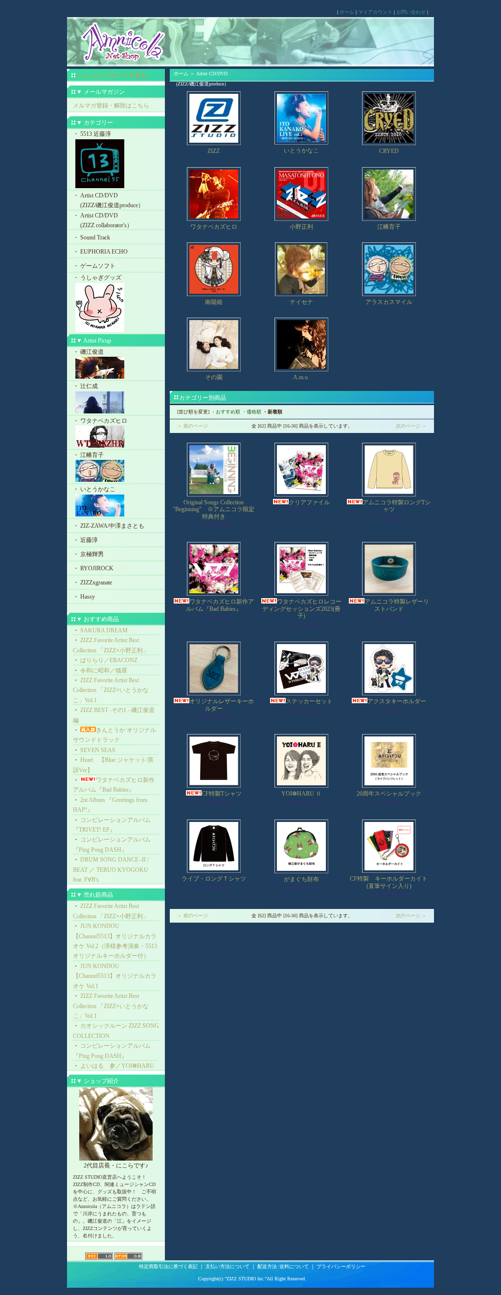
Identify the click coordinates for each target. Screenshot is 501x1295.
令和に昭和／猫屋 (103, 670)
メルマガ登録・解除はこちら (111, 105)
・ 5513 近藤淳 (92, 133)
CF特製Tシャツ (222, 793)
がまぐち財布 (301, 879)
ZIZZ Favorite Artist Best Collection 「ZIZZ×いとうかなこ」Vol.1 (111, 690)
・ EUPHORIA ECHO (100, 251)
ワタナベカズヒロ (213, 226)
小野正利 (301, 226)
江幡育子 (389, 226)
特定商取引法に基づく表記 (168, 1266)
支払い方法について (227, 1266)
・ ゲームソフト (94, 265)
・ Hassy (84, 596)
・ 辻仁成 (85, 386)
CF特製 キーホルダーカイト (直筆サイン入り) (391, 882)
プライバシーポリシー (341, 1266)
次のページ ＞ (411, 426)
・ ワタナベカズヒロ (100, 420)
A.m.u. (301, 377)
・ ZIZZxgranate (92, 582)
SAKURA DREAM (104, 630)
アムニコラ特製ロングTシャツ (397, 506)
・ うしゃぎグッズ (97, 277)
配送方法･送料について (283, 1266)
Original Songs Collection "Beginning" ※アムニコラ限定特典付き (213, 509)
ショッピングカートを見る (111, 75)
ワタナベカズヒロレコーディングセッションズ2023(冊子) (302, 608)
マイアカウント (375, 12)
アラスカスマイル (388, 302)
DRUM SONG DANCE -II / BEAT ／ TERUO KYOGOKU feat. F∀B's (111, 869)
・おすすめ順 (225, 411)
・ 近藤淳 (85, 540)
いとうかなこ (301, 150)
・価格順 (251, 411)
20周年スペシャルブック (389, 793)
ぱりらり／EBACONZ (108, 660)
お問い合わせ (411, 12)
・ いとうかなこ (94, 489)
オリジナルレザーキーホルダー (221, 705)
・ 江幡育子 (88, 455)
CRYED (389, 151)
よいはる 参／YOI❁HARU (117, 1065)
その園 (214, 377)
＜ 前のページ (192, 426)
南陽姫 (214, 302)
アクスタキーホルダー (396, 701)
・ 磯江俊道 (88, 351)
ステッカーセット (309, 701)
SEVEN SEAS (97, 750)
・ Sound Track (91, 237)
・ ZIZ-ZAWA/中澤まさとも (108, 525)
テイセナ (301, 302)
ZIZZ (213, 151)
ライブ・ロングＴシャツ (214, 878)
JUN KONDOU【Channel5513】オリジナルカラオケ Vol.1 (115, 976)
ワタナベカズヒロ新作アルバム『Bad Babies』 (220, 605)
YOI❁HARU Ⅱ (301, 793)
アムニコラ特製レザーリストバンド (396, 605)
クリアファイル (309, 502)
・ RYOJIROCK (93, 568)
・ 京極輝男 (88, 554)
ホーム (347, 12)
